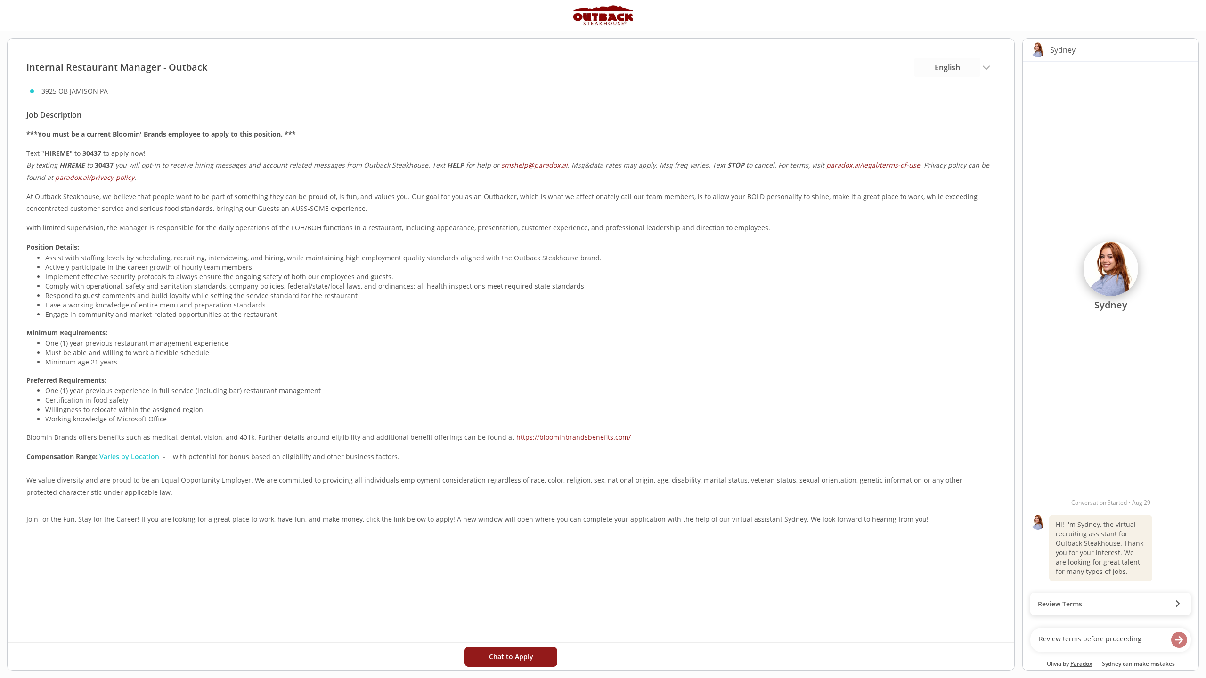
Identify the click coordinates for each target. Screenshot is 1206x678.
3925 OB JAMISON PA (74, 91)
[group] (1110, 342)
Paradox (1081, 664)
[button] (1110, 604)
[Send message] (1179, 640)
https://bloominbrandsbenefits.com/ (573, 437)
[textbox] (1101, 639)
